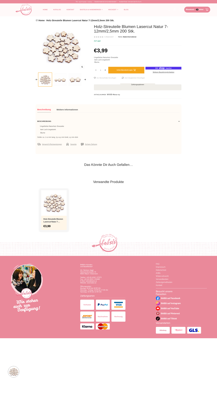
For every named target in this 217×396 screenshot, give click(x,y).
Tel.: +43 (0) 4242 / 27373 (84, 1)
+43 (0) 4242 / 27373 (93, 277)
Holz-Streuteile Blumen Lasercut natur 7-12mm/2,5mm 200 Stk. (53, 220)
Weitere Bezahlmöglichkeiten (163, 72)
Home (41, 20)
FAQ (157, 264)
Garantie (73, 144)
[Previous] (37, 79)
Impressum (160, 267)
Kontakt (159, 285)
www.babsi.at (91, 283)
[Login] (174, 9)
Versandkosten (162, 279)
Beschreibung (44, 109)
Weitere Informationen (67, 110)
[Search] (169, 9)
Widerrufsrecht (162, 276)
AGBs (158, 273)
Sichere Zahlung (91, 144)
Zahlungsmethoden (164, 282)
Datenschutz (161, 270)
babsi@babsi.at (91, 281)
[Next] (85, 79)
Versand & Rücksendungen (52, 144)
